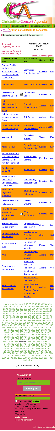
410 (33, 311)
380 (21, 311)
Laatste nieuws (22, 417)
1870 (43, 346)
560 (46, 313)
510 (25, 313)
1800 (6, 346)
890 (33, 320)
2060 (48, 351)
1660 (33, 339)
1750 (27, 344)
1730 (17, 344)
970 (16, 323)
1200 (29, 327)
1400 (38, 332)
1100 (30, 325)
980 (20, 323)
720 (13, 318)
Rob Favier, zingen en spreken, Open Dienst (10, 117)
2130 (35, 353)
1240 (51, 327)
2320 (35, 358)
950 (8, 323)
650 (33, 316)
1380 (27, 332)
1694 (44, 341)
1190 (24, 327)
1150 (4, 327)
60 (41, 304)
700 (5, 318)
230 (9, 309)
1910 (17, 348)
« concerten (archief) (11, 51)
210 (50, 306)
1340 (6, 332)
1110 (35, 325)
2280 (14, 358)
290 (33, 309)
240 (13, 309)
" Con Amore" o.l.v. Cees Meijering (30, 245)
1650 (27, 339)
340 (5, 311)
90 (50, 304)
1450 (17, 334)
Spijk (52, 235)
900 (38, 320)
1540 (17, 337)
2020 (27, 351)
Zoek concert (36, 35)
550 (42, 313)
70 (44, 304)
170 (33, 306)
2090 (14, 353)
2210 (27, 355)
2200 (22, 355)
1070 (14, 325)
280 (29, 309)
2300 (25, 358)
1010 (34, 323)
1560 (27, 337)
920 (46, 320)
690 (50, 316)
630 (25, 316)
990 (24, 323)
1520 (6, 337)
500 (21, 313)
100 (5, 306)
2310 (30, 358)
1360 (17, 332)
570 (50, 313)
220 (5, 309)
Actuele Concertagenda (43, 56)
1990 (11, 351)
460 (5, 313)
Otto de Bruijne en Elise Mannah (31, 254)
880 (29, 320)
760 (29, 318)
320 (46, 309)
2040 (38, 351)
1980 (6, 351)
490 (17, 313)
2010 (22, 351)
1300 (33, 330)
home (6, 26)
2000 (17, 351)
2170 (6, 355)
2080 (9, 353)
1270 (17, 330)
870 (25, 320)
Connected (7, 137)
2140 (40, 353)
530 (33, 313)
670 (42, 316)
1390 (33, 332)
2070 (3, 353)
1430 (6, 334)
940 (4, 323)
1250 (6, 330)
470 (9, 313)
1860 (38, 346)
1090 (25, 325)
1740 (22, 344)
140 (21, 306)
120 (13, 306)
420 (38, 311)
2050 (43, 351)
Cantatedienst (8, 84)
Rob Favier (29, 117)
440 (46, 311)
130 (17, 306)
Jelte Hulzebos (30, 84)
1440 (11, 334)
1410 (43, 332)
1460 (22, 334)
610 (17, 316)
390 (25, 311)
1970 (48, 348)
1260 (11, 330)
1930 (27, 348)
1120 (40, 325)
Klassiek (43, 71)
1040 (50, 323)
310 (42, 309)
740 (21, 318)
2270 (9, 358)
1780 (43, 344)
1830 (22, 346)
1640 (22, 339)
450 (50, 311)
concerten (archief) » (11, 53)
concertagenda (19, 26)
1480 (33, 334)
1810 (11, 346)
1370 (22, 332)
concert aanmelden (40, 26)
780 (38, 318)
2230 (38, 355)
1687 (5, 341)
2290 (20, 358)
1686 (48, 339)
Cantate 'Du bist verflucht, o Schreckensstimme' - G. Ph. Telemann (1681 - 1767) (11, 71)
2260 (4, 358)
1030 (45, 323)
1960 (43, 348)
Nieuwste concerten (24, 420)
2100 (19, 353)
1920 (22, 348)
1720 (11, 344)
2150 (46, 353)
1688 (10, 341)
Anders (42, 106)
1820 (17, 346)
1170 (14, 327)
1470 (27, 334)
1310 (38, 330)
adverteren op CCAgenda (44, 427)
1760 (33, 344)
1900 (11, 348)
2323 (41, 358)
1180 (19, 327)
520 (29, 313)
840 (13, 320)
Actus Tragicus (8, 147)
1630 (17, 339)
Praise (42, 245)
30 (33, 304)
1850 (33, 346)
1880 (48, 346)
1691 (28, 341)
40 (36, 304)
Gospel (42, 137)
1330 (48, 330)
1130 (46, 325)
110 (9, 306)
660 (38, 316)
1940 (33, 348)
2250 (48, 355)
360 (13, 311)
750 (25, 318)
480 (13, 313)
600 (13, 316)
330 (50, 309)
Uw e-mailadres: (24, 378)
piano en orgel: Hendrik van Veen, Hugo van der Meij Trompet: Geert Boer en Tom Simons (31, 287)
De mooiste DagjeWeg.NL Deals (10, 45)
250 (17, 309)
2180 (11, 355)
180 (37, 306)
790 (42, 318)
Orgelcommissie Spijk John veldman (31, 235)
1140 (51, 325)
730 (17, 318)
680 (46, 316)
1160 (9, 327)
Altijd (4, 255)
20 (30, 304)
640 (29, 316)
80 (47, 304)
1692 (34, 341)
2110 (25, 353)
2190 (17, 355)
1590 (43, 337)
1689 (15, 341)
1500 (43, 334)
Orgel (41, 225)
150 (25, 306)
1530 (11, 337)
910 (42, 320)
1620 (11, 339)
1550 (22, 337)
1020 (40, 323)
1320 (43, 330)
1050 (4, 325)
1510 (48, 334)
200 (46, 306)
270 (25, 309)
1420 (48, 332)
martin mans (29, 169)
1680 (43, 339)
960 (12, 323)
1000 (29, 323)
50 (39, 304)
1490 (38, 334)
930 (50, 320)
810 (50, 318)
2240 (43, 355)
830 (9, 320)
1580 (38, 337)
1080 (20, 325)
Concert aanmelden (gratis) (15, 35)
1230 (45, 327)
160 (29, 306)
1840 (27, 346)
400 (29, 311)
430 (42, 311)
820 (5, 320)
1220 (40, 327)
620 (21, 316)
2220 (33, 355)
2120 (30, 353)
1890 (6, 348)
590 (9, 316)
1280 (22, 330)
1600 (48, 337)
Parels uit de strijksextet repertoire (7, 192)
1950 (38, 348)
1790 (48, 344)
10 (27, 304)
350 (9, 311)
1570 (33, 337)
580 (5, 316)
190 (42, 306)
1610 (6, 339)
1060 (9, 325)
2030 (33, 351)
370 (17, 311)
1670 (38, 339)
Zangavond (44, 127)
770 (33, 318)
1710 (6, 344)
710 (9, 318)
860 (21, 320)
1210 (35, 327)
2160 (51, 353)
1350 (11, 332)
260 (21, 309)
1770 (38, 344)
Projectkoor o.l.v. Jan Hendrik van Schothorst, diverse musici (30, 267)
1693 (39, 341)
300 (38, 309)
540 (38, 313)
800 (46, 318)
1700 (50, 341)
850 (17, 320)
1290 (27, 330)
